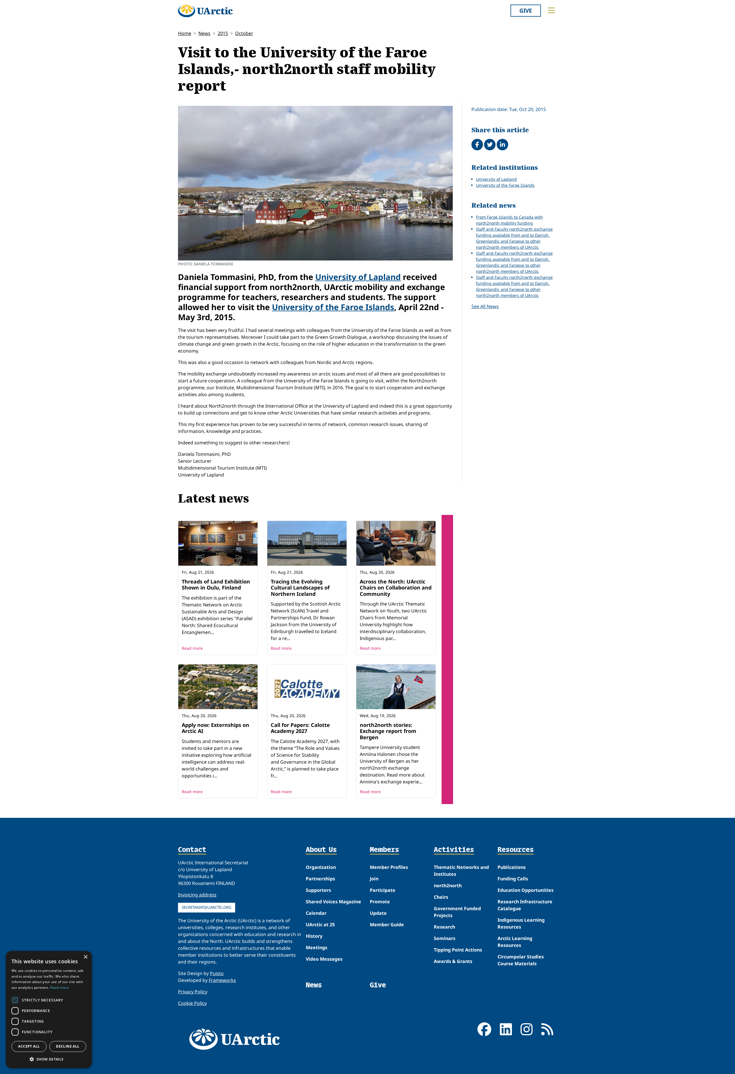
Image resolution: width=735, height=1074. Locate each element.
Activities (454, 850)
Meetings (316, 947)
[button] (48, 1059)
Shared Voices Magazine (333, 901)
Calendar (316, 913)
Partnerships (320, 878)
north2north (448, 885)
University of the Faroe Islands (333, 306)
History (314, 936)
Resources (516, 850)
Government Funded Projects (457, 912)
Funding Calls (513, 878)
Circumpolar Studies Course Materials (521, 960)
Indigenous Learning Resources (521, 923)
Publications (512, 867)
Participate (382, 890)
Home (184, 33)
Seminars (444, 938)
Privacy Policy (192, 992)
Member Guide (387, 924)
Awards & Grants (453, 961)
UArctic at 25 (320, 924)
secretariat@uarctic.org (206, 907)
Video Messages (324, 959)
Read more (192, 648)
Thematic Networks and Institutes (461, 870)
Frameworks (222, 980)
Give (525, 10)
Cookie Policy (192, 1003)
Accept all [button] (29, 1046)
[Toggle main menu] (551, 10)
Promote (380, 901)
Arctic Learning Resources (515, 941)
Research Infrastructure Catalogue (525, 905)
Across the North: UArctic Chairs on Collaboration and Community (396, 587)
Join (374, 878)
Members (384, 850)
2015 (223, 33)
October (244, 33)
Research (444, 927)
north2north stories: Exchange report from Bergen (388, 731)
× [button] (85, 957)
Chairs (441, 897)
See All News (485, 306)
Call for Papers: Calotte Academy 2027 (300, 728)
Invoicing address (197, 895)
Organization (321, 867)
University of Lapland (358, 276)
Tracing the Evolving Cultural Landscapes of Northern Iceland (300, 587)
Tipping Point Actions (458, 950)
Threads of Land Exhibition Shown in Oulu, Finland (216, 584)
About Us (321, 850)
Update (378, 913)
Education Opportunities (526, 890)
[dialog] (49, 1009)
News (204, 33)
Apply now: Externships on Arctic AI (215, 728)
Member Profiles (389, 867)
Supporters (318, 890)
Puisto (217, 973)
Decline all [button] (67, 1046)
